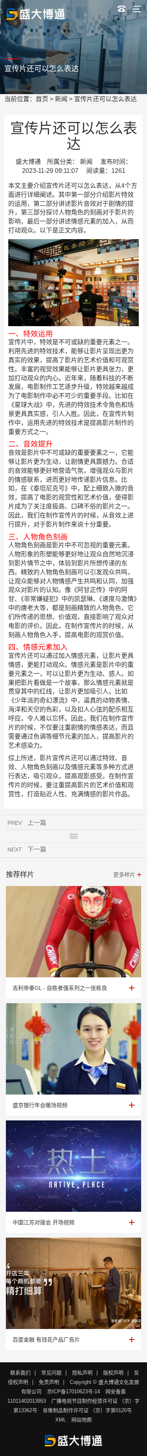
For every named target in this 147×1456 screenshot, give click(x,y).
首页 (42, 99)
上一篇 (36, 822)
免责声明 (49, 1382)
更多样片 (124, 874)
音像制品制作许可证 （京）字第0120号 (87, 1410)
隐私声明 (82, 1373)
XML (60, 1420)
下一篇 (36, 849)
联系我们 (20, 1373)
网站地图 (81, 1420)
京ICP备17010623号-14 (73, 1391)
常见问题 (51, 1373)
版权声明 (113, 1373)
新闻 (61, 99)
